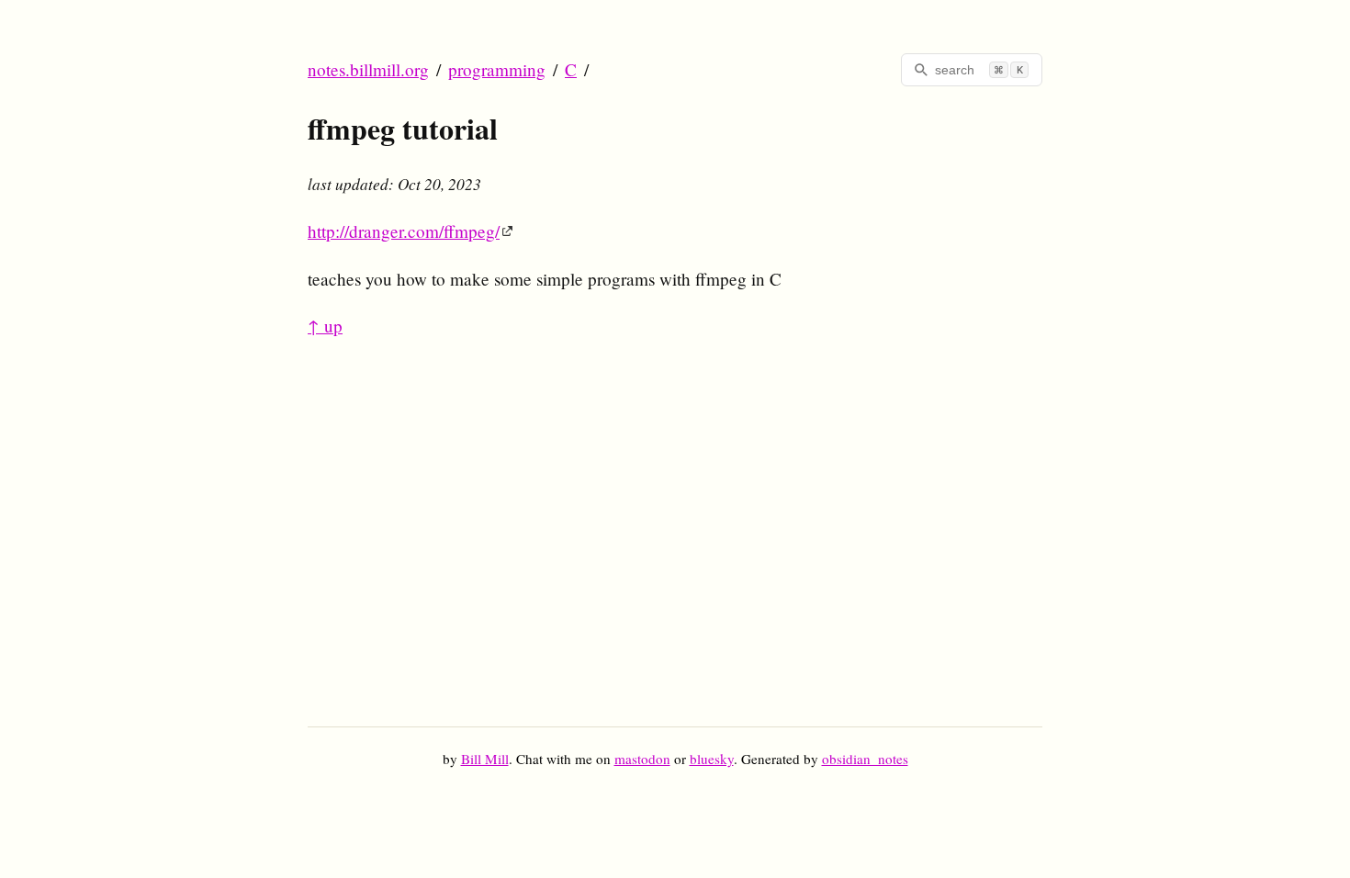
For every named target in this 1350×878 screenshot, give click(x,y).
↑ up (325, 325)
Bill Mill (485, 758)
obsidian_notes (865, 758)
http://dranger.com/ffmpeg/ (404, 231)
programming (497, 69)
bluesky (712, 758)
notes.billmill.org (368, 69)
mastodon (642, 758)
